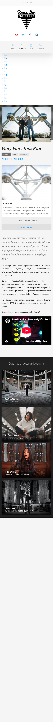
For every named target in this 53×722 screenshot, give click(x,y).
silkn (4, 98)
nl (31, 3)
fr (22, 3)
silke (4, 68)
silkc (4, 61)
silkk (4, 88)
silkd (4, 65)
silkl (4, 91)
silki (4, 81)
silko (4, 101)
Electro (23, 154)
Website (6, 159)
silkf (4, 71)
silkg (4, 75)
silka (4, 55)
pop (14, 154)
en (26, 3)
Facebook (18, 159)
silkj (4, 84)
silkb (4, 58)
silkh (4, 78)
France (6, 154)
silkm (4, 94)
